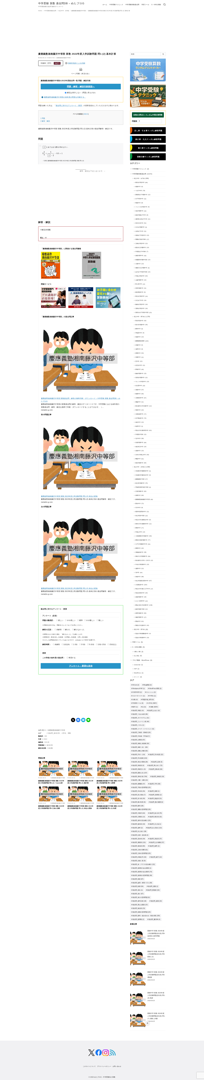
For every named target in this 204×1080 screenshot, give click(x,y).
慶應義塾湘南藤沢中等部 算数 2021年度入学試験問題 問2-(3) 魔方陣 (80, 782)
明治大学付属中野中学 (142, 430)
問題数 (134, 121)
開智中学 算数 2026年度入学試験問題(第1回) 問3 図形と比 (156, 954)
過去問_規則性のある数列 (142, 871)
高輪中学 (138, 402)
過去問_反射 (157, 762)
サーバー (136, 677)
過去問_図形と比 (140, 773)
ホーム (105, 4)
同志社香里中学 (140, 593)
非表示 (86, 114)
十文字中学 (138, 190)
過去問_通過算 (153, 890)
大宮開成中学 (139, 584)
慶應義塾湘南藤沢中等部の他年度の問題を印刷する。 (65, 97)
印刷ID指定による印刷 (76, 63)
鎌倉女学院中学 (140, 304)
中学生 (152, 696)
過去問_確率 (154, 846)
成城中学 (138, 450)
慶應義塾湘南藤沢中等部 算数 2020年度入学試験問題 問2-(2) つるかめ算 (51, 782)
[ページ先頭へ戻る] (147, 1023)
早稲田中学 (138, 332)
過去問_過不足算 (139, 901)
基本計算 (50, 745)
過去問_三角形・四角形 (141, 732)
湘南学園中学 (139, 617)
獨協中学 (138, 458)
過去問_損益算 (155, 798)
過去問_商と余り (155, 765)
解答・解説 (45, 121)
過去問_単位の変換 (140, 762)
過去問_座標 (154, 791)
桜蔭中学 (138, 186)
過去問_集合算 (139, 908)
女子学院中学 (139, 198)
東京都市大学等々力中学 (142, 560)
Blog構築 (148, 685)
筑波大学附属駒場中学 (142, 633)
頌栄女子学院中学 (140, 235)
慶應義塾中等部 (140, 479)
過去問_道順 (156, 901)
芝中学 (137, 361)
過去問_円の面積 (140, 758)
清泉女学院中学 (140, 308)
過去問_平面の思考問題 (141, 787)
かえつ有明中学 (140, 601)
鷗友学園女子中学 (140, 215)
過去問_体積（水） (140, 747)
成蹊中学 (138, 568)
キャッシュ (151, 692)
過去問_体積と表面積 (141, 743)
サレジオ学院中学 (140, 381)
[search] (163, 54)
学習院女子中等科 (140, 251)
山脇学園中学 (139, 280)
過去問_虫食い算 (139, 860)
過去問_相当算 (139, 846)
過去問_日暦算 (139, 817)
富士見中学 (138, 284)
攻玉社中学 (138, 365)
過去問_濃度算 (139, 842)
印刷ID (50, 63)
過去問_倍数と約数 (140, 751)
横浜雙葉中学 (139, 292)
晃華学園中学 (139, 288)
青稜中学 (138, 576)
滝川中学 (138, 438)
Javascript (137, 664)
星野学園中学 (139, 613)
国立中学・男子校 (139, 629)
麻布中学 (138, 328)
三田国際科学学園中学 (142, 536)
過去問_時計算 (155, 817)
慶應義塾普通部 (140, 341)
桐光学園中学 (139, 463)
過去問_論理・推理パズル (142, 883)
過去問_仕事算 (139, 740)
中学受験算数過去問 (132, 4)
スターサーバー (139, 696)
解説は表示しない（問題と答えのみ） (82, 93)
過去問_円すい (139, 754)
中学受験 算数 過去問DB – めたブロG (61, 3)
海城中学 (138, 337)
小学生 (64, 733)
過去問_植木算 (139, 824)
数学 (135, 707)
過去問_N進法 (138, 710)
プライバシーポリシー (104, 1066)
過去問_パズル (138, 725)
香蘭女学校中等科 (140, 239)
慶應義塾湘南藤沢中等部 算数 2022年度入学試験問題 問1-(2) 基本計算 (109, 10)
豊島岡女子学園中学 (141, 194)
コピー (57, 63)
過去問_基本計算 (54, 733)
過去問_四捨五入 (139, 769)
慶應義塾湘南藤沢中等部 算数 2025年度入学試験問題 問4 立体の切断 (51, 807)
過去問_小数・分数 (140, 780)
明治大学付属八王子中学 (142, 588)
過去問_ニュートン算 (141, 721)
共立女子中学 (139, 300)
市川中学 (138, 507)
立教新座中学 (139, 397)
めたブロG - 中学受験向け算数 (104, 1077)
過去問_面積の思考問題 (141, 912)
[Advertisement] (102, 32)
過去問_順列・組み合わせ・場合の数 (146, 915)
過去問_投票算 (156, 795)
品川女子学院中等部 (141, 272)
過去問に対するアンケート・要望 (69, 105)
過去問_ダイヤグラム (141, 718)
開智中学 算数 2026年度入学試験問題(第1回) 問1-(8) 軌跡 (156, 995)
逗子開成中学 (139, 418)
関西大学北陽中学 (140, 625)
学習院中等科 (139, 434)
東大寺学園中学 (140, 324)
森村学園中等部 (140, 609)
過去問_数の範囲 (156, 802)
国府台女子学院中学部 (142, 312)
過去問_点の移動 (157, 842)
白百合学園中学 (140, 227)
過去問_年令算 (139, 791)
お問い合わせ (117, 1066)
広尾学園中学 (139, 491)
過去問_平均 (154, 784)
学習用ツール (138, 703)
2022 (45, 739)
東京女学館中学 (140, 296)
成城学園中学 (139, 597)
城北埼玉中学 (139, 446)
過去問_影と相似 (139, 795)
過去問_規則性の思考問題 (142, 875)
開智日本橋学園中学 (141, 540)
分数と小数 (137, 651)
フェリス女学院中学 (141, 207)
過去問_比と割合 (154, 828)
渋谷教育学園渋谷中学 (142, 475)
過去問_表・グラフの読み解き (144, 864)
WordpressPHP (139, 688)
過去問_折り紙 (139, 798)
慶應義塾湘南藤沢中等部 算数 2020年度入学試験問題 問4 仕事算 (110, 782)
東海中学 (138, 369)
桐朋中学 (138, 393)
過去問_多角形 (158, 776)
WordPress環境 (155, 688)
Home (40, 10)
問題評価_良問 (148, 699)
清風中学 (138, 389)
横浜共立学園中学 (140, 247)
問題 (42, 118)
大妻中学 (138, 263)
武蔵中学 (138, 345)
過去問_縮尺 (156, 857)
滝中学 (137, 572)
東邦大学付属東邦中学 (142, 523)
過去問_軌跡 (138, 886)
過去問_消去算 (155, 838)
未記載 (50, 748)
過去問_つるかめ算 (140, 714)
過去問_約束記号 (139, 857)
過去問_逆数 (153, 886)
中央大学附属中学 (140, 564)
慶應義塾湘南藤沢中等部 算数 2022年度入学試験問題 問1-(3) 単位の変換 (69, 496)
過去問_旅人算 (155, 813)
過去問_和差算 (138, 765)
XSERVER (137, 692)
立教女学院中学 (140, 243)
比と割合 (136, 655)
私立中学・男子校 (139, 316)
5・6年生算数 (156, 4)
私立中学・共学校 (64, 10)
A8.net (136, 685)
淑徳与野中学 (139, 255)
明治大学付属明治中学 (142, 519)
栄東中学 (138, 495)
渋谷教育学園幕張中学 (142, 471)
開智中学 (138, 527)
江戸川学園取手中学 (141, 544)
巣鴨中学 (138, 353)
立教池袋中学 (139, 414)
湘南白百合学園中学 (141, 267)
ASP (135, 668)
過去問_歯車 (138, 828)
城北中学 (138, 422)
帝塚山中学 (138, 532)
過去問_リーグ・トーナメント (143, 729)
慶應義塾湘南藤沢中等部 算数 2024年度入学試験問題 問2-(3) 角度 (110, 807)
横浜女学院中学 (140, 182)
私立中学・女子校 (139, 178)
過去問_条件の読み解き (141, 820)
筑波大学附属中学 (140, 637)
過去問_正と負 (155, 824)
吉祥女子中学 (139, 231)
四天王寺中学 (139, 223)
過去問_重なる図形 (140, 905)
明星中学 (138, 410)
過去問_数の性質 (139, 802)
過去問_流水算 (139, 838)
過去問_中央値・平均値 (141, 736)
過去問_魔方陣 (154, 919)
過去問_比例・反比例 (140, 835)
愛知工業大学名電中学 (142, 605)
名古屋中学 (138, 385)
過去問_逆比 (138, 890)
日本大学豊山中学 (140, 454)
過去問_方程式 (139, 813)
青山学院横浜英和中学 (142, 580)
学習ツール (145, 4)
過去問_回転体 (156, 769)
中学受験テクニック (116, 4)
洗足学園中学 (139, 211)
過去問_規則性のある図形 (142, 868)
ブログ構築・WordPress (140, 660)
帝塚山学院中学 (140, 276)
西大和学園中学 (140, 483)
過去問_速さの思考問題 (141, 897)
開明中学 (138, 548)
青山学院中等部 (140, 515)
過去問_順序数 (138, 919)
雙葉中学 (138, 202)
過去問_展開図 (139, 784)
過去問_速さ (138, 893)
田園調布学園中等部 (141, 259)
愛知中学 (138, 621)
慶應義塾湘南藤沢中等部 (78, 10)
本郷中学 (138, 357)
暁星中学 (138, 426)
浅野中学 (138, 349)
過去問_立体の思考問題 (141, 853)
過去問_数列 (138, 806)
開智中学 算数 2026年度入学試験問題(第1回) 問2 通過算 (156, 974)
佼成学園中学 (139, 442)
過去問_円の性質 (156, 754)
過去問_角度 (138, 879)
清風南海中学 (139, 552)
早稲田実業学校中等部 (142, 487)
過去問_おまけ (154, 710)
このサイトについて (89, 1066)
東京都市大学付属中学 (142, 406)
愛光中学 (138, 503)
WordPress (137, 673)
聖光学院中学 (139, 320)
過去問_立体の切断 (140, 850)
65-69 (47, 742)
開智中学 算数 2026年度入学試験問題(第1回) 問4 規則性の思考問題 (156, 933)
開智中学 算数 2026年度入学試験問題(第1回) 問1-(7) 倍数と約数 (156, 1015)
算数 (69, 733)
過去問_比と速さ (139, 831)
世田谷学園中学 (140, 377)
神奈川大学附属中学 (141, 556)
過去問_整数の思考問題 (141, 809)
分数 (135, 699)
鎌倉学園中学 (139, 373)
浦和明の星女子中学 (141, 219)
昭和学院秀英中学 (140, 511)
